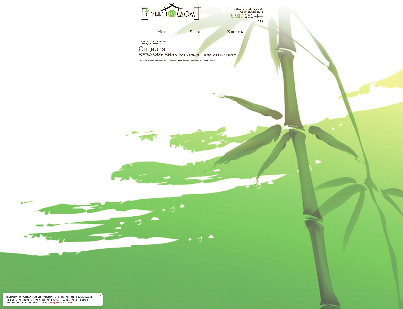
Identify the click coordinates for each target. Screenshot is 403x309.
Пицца (179, 60)
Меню (162, 31)
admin (169, 53)
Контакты (235, 31)
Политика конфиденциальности (56, 302)
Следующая (158, 44)
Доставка (197, 31)
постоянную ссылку (208, 60)
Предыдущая (145, 44)
